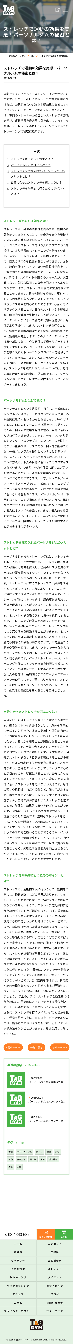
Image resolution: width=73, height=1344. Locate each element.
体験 (11, 1159)
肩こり (33, 1159)
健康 (49, 1151)
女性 (57, 1151)
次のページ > (60, 1047)
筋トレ (39, 1151)
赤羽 (11, 1151)
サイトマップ (54, 1311)
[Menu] (65, 10)
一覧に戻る (36, 1047)
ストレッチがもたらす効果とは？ (32, 159)
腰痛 (42, 1159)
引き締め (53, 1159)
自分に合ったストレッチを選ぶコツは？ (36, 182)
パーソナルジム (24, 1151)
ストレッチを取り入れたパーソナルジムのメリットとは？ (38, 173)
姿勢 (11, 1167)
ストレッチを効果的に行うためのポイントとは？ (38, 191)
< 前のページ (13, 1047)
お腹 (19, 1167)
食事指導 (21, 1159)
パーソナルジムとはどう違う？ (30, 165)
